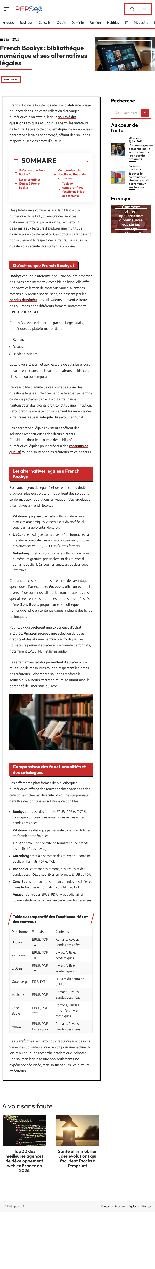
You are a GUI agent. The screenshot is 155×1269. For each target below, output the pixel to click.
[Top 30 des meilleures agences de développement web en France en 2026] (24, 1130)
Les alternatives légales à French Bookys (29, 183)
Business (11, 79)
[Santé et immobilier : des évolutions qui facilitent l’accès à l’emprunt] (77, 1130)
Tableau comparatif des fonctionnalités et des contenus (74, 190)
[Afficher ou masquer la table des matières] (72, 161)
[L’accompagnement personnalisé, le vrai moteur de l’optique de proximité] (118, 149)
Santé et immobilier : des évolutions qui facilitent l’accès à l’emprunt (77, 1158)
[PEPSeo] (29, 9)
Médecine (134, 138)
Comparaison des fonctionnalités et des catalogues (72, 174)
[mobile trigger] (7, 9)
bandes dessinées (23, 299)
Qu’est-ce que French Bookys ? (33, 172)
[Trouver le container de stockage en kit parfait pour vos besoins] (118, 177)
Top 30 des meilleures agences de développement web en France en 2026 (24, 1160)
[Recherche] (132, 9)
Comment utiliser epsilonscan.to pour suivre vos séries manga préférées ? (131, 220)
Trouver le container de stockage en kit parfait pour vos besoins (139, 180)
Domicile (133, 166)
